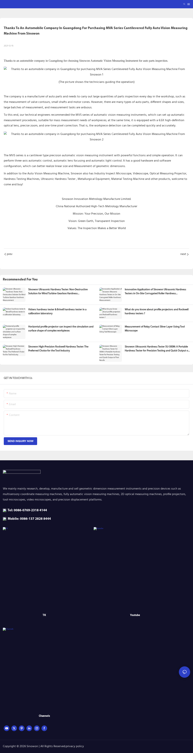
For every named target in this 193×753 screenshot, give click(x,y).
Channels (44, 716)
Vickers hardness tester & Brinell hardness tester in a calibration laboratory (57, 311)
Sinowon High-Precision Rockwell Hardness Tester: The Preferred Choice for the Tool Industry (58, 348)
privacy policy (75, 746)
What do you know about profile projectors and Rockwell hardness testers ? (156, 311)
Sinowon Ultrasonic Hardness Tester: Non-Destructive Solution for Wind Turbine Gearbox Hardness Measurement (58, 292)
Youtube (135, 615)
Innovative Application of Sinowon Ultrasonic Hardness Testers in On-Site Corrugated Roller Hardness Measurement (155, 292)
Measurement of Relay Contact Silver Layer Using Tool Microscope (155, 328)
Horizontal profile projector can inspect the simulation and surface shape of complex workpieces (60, 328)
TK (44, 615)
